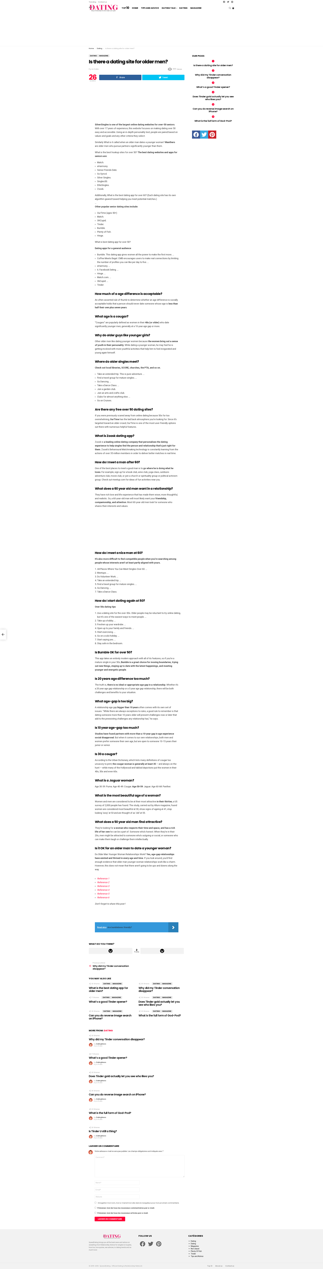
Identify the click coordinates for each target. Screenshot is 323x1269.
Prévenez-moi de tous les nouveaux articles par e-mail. (122, 1213)
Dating (183, 8)
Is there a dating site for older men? (213, 65)
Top (125, 8)
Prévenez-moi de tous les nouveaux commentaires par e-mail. (126, 1208)
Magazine (195, 8)
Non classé (195, 1249)
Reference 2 (103, 882)
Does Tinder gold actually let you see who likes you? (159, 1003)
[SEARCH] (230, 8)
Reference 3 (103, 886)
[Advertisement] (161, 29)
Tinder (193, 1254)
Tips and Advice (150, 8)
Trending (92, 2)
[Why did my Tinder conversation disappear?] (3, 635)
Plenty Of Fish (196, 1251)
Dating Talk (169, 8)
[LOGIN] (233, 8)
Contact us (102, 2)
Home (135, 8)
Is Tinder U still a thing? (103, 1131)
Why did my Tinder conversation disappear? (159, 989)
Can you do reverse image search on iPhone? (110, 1017)
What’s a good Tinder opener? (108, 1002)
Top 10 (209, 1266)
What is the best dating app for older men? (108, 989)
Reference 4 (103, 890)
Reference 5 (103, 893)
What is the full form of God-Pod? (160, 1015)
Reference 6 (103, 897)
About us (218, 1266)
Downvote (162, 951)
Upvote (110, 951)
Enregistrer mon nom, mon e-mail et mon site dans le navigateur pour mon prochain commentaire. (138, 1203)
